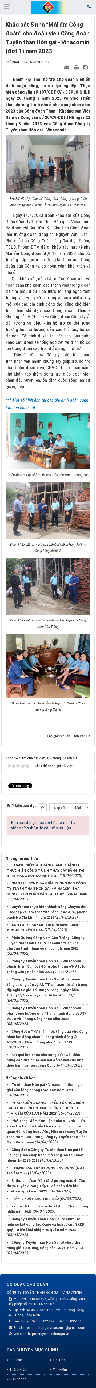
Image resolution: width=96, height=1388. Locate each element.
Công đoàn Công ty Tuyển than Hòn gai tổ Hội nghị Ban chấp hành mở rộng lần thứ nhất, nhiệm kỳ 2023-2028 (46, 1155)
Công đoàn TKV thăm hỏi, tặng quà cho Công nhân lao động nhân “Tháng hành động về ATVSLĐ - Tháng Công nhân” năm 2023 (47, 1037)
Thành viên (17, 1369)
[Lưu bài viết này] (86, 67)
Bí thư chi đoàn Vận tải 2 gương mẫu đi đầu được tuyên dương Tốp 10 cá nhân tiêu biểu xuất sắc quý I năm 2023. (46, 1186)
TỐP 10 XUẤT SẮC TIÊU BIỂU (35, 1199)
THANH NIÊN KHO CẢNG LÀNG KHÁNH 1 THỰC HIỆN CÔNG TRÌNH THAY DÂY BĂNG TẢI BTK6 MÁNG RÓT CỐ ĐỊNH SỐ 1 (45, 870)
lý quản (64, 736)
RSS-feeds (17, 1379)
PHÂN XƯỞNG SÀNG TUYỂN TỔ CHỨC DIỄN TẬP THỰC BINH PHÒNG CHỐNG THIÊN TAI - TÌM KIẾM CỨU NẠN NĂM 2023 (45, 1108)
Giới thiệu (16, 1360)
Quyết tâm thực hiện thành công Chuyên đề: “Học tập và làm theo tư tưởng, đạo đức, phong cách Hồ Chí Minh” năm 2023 (47, 912)
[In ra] (77, 67)
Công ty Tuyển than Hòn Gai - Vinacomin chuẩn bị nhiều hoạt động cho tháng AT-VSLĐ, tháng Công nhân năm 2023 (46, 966)
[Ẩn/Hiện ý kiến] (42, 807)
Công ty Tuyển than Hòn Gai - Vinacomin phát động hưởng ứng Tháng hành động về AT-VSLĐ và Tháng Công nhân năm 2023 (46, 1013)
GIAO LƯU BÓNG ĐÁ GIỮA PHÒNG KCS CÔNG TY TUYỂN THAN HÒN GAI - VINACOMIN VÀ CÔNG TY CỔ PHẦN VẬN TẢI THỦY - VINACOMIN (47, 888)
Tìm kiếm (60, 1369)
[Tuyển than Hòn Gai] (48, 7)
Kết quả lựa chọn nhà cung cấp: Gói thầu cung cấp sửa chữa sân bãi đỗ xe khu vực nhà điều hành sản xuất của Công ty (45, 1060)
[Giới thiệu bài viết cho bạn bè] (67, 67)
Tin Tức (59, 1360)
